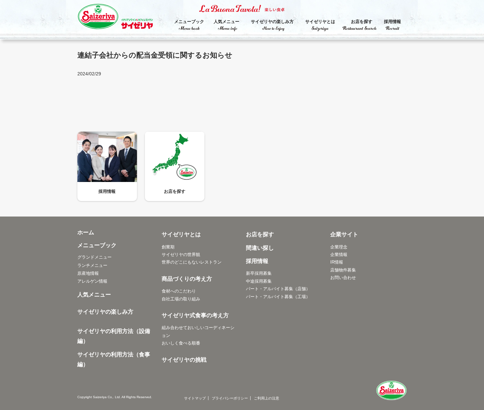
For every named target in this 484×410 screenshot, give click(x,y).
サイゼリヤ (121, 18)
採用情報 (392, 21)
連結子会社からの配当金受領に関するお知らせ (154, 55)
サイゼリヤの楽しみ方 (272, 21)
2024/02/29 (89, 73)
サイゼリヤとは (320, 21)
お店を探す (362, 21)
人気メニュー (226, 21)
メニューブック (189, 21)
